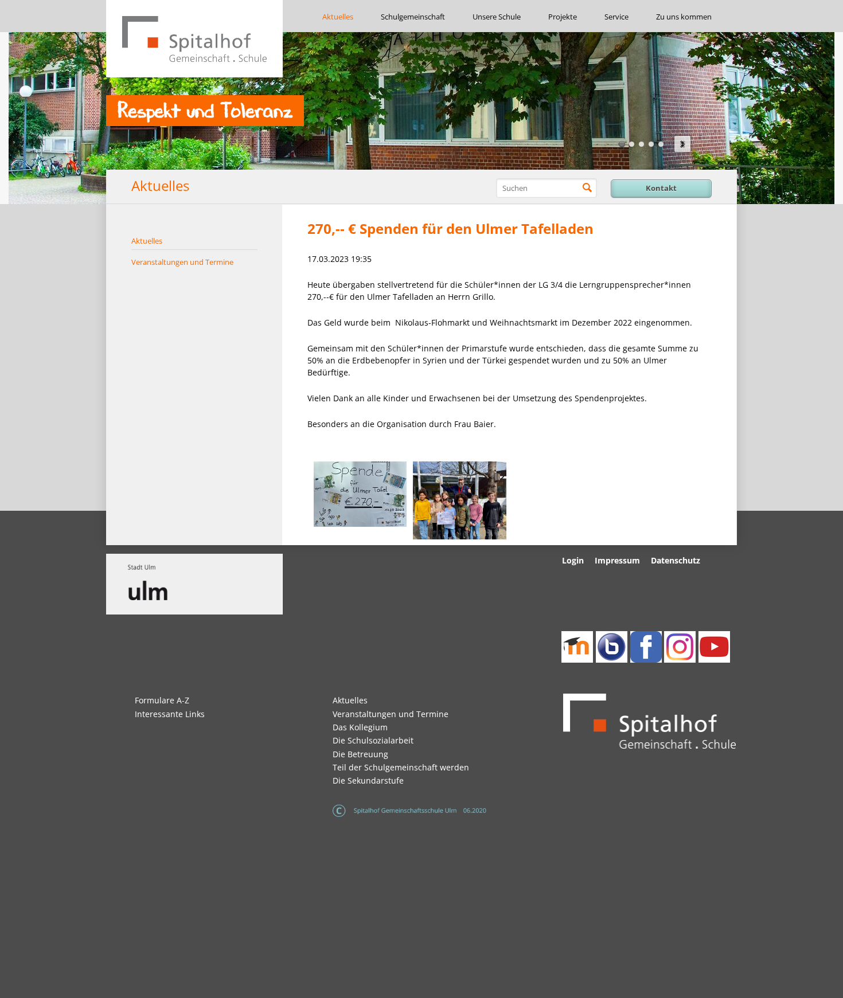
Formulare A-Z (162, 700)
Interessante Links (170, 714)
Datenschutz (675, 560)
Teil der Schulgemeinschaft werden (401, 767)
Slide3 (641, 144)
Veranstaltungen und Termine (182, 262)
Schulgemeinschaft (413, 16)
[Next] (682, 143)
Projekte (562, 16)
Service (616, 16)
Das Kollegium (360, 727)
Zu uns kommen (684, 16)
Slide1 (622, 144)
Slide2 (631, 144)
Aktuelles (337, 16)
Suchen (587, 188)
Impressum (617, 560)
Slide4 (651, 144)
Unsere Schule (497, 16)
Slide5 (661, 144)
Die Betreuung (360, 754)
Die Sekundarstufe (368, 780)
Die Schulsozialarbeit (373, 740)
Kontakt (661, 188)
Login (573, 560)
